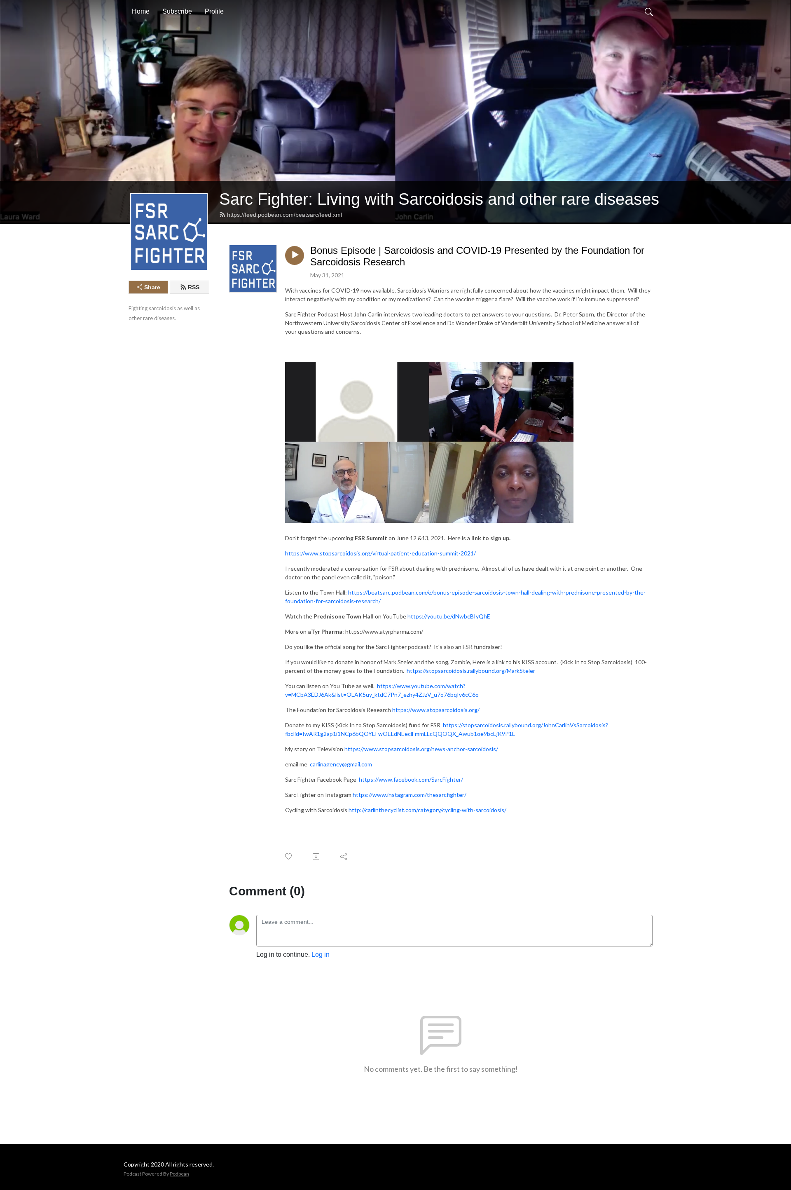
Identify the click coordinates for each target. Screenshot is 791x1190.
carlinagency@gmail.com (341, 764)
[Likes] (289, 856)
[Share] (344, 857)
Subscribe (177, 11)
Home (141, 11)
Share (152, 287)
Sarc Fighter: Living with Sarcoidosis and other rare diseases (439, 199)
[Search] (648, 11)
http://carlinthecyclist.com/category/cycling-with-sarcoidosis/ (427, 809)
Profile (214, 11)
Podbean (179, 1174)
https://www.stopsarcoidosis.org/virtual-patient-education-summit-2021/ (380, 553)
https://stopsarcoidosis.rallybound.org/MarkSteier (471, 670)
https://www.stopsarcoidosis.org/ (436, 709)
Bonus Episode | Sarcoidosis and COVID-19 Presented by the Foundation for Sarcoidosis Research (477, 256)
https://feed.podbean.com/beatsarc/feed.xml (284, 214)
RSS (193, 287)
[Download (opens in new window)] (316, 857)
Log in (320, 954)
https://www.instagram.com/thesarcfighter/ (409, 794)
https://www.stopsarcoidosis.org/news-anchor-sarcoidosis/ (421, 748)
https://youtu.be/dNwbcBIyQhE (448, 616)
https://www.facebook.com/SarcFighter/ (411, 779)
